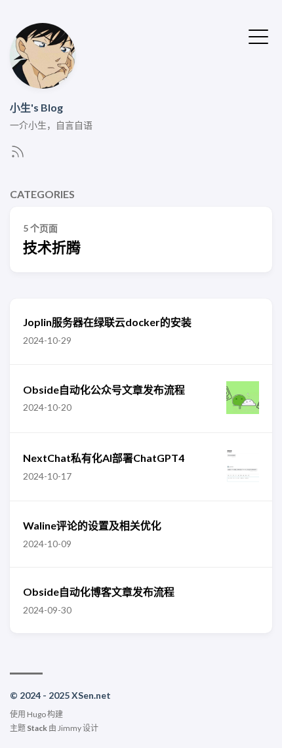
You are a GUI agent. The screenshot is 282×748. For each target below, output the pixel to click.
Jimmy (69, 728)
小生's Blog (36, 107)
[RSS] (18, 155)
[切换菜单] (258, 35)
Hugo (36, 714)
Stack (37, 728)
